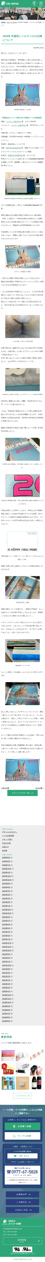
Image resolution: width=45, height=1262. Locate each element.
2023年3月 (6, 936)
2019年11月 (6, 999)
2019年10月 (6, 1002)
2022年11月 (6, 947)
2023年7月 (6, 921)
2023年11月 (6, 910)
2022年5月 (6, 954)
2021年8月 (6, 969)
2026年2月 (6, 861)
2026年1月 (6, 865)
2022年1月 (6, 962)
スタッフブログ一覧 (21, 793)
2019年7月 (6, 1014)
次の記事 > (39, 788)
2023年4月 (6, 932)
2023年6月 (6, 924)
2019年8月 (6, 1010)
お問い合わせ (24, 1156)
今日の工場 (6, 843)
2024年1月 (6, 906)
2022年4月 (6, 958)
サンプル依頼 (24, 1136)
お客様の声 (21, 1194)
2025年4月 (6, 872)
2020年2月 (6, 988)
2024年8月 (6, 887)
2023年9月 (6, 917)
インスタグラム (21, 1096)
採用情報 (22, 1241)
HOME (3, 22)
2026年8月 (6, 857)
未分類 (4, 850)
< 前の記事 (5, 788)
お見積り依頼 (24, 1126)
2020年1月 (6, 991)
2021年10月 (6, 965)
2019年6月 (6, 1017)
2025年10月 (6, 869)
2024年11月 (6, 876)
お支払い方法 (21, 1210)
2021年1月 (6, 980)
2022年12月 (6, 943)
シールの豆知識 (8, 836)
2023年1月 (6, 939)
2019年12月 (6, 995)
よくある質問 (20, 1161)
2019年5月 (6, 1021)
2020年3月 (6, 984)
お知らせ (5, 847)
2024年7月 (6, 891)
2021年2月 (6, 976)
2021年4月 (6, 973)
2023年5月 (6, 928)
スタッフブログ (12, 22)
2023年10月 (6, 913)
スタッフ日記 (7, 839)
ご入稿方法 (21, 1202)
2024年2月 (6, 902)
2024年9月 (6, 883)
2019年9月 (6, 1006)
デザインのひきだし (9, 832)
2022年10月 (6, 950)
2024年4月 (6, 898)
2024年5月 (6, 895)
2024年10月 (6, 880)
